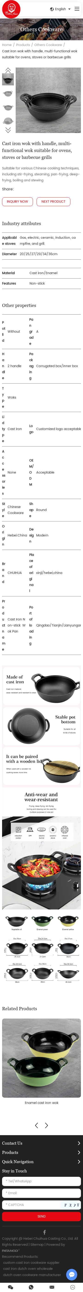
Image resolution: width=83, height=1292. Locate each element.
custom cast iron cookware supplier (31, 1262)
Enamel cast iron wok (41, 1103)
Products (23, 45)
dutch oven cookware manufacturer (32, 1275)
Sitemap (37, 1244)
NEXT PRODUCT (53, 201)
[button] (8, 70)
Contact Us (12, 1143)
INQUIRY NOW (17, 201)
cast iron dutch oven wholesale (28, 1268)
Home (7, 45)
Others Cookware (48, 45)
